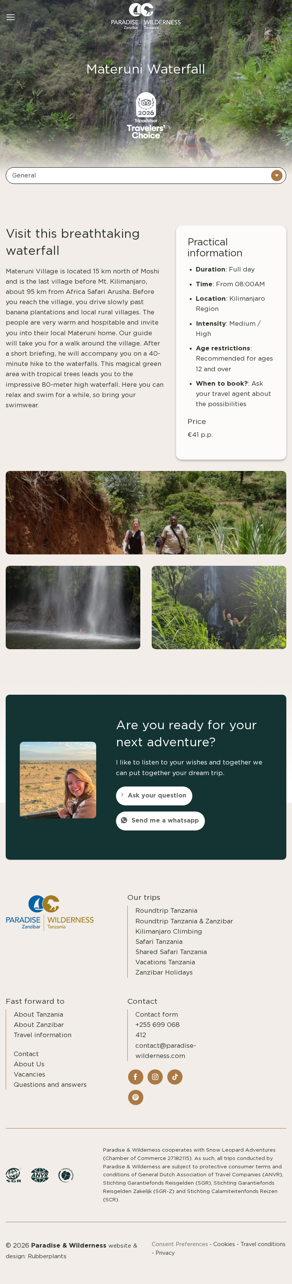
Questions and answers (50, 1085)
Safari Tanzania (158, 942)
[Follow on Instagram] (155, 1077)
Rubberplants (47, 1256)
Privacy (165, 1253)
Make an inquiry (255, 1269)
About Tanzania (38, 1014)
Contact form (156, 1014)
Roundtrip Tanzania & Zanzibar (184, 921)
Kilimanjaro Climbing (168, 931)
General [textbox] (24, 176)
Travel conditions (263, 1244)
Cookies (224, 1244)
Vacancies (29, 1074)
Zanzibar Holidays (164, 972)
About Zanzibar (39, 1025)
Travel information (42, 1035)
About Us (29, 1064)
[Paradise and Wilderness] (146, 17)
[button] (11, 17)
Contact (26, 1054)
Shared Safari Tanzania (171, 952)
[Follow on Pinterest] (135, 1097)
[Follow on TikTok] (174, 1077)
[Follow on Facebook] (135, 1077)
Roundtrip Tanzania (166, 910)
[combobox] (146, 175)
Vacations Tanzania (165, 962)
